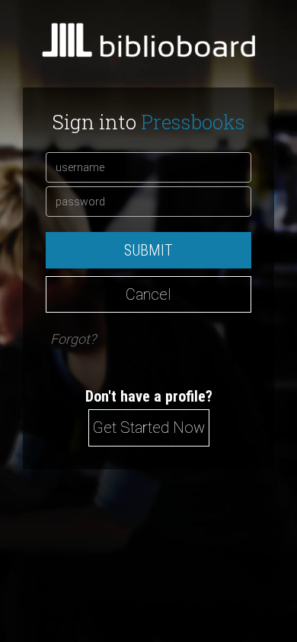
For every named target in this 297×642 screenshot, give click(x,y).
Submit (148, 250)
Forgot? (73, 339)
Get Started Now (149, 427)
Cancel (148, 294)
